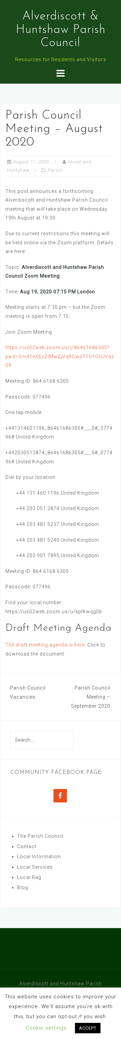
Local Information (39, 856)
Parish (55, 170)
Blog (22, 887)
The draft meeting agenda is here (45, 645)
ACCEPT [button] (87, 1028)
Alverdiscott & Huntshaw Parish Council (61, 29)
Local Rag (29, 877)
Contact (26, 846)
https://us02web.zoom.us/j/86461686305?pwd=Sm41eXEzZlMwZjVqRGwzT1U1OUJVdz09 (59, 356)
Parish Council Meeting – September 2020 (90, 696)
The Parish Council (40, 836)
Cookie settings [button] (46, 1028)
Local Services (35, 867)
